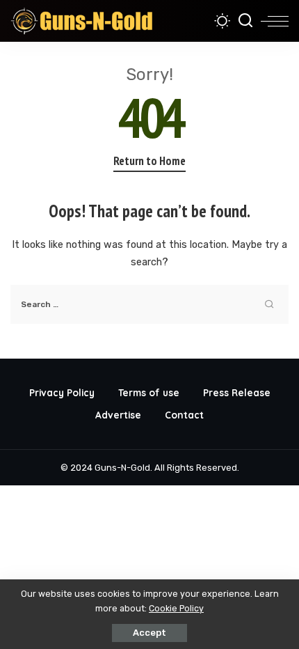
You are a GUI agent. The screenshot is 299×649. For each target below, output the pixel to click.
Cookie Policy (176, 608)
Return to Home (149, 161)
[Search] (245, 21)
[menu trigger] (275, 21)
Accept (149, 632)
